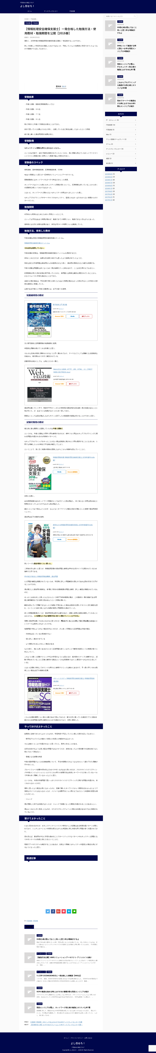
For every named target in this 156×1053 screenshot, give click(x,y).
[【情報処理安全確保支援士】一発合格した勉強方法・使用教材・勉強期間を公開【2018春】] (69, 911)
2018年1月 (108, 188)
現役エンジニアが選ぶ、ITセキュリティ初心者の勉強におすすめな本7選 (126, 67)
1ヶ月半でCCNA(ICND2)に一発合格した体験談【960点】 (59, 976)
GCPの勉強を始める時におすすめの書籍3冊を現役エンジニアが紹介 (63, 992)
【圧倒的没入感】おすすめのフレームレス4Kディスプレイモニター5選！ (56, 1025)
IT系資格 (35, 921)
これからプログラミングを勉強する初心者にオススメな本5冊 (126, 85)
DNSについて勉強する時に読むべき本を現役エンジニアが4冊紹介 (126, 48)
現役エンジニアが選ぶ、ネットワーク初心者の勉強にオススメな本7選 (63, 1007)
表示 (64, 86)
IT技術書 (72, 11)
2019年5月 (108, 177)
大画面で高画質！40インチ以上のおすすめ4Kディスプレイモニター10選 (56, 1022)
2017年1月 (108, 200)
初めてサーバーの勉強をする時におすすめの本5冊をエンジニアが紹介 (126, 103)
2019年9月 (108, 174)
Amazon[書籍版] (72, 472)
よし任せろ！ (27, 6)
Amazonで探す (59, 316)
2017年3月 (108, 194)
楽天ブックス (85, 316)
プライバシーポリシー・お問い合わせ (81, 1038)
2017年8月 (108, 191)
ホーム (30, 11)
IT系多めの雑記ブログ (78, 1047)
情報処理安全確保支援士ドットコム (37, 243)
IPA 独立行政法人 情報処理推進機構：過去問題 (41, 576)
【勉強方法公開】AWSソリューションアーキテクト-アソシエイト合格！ (64, 957)
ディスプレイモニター (51, 11)
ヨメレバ (61, 308)
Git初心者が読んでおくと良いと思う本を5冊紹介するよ (58, 939)
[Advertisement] (61, 67)
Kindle (72, 316)
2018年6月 (108, 185)
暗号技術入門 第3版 (60, 305)
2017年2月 (108, 197)
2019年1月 (108, 180)
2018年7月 (108, 183)
